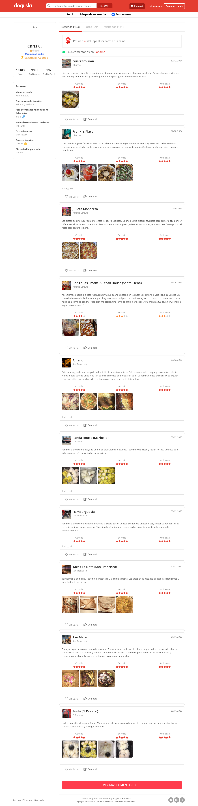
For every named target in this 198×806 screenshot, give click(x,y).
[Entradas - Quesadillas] (106, 604)
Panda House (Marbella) (90, 438)
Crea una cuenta (174, 6)
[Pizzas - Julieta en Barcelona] (88, 250)
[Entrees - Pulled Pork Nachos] (88, 327)
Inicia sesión (155, 6)
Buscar (104, 6)
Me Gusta (73, 119)
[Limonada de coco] (70, 172)
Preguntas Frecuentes (122, 798)
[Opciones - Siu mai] (70, 98)
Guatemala (39, 800)
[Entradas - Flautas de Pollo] (88, 604)
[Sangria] (70, 327)
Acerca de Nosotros (102, 798)
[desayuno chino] (70, 748)
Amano (78, 360)
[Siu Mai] (106, 475)
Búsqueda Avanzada (93, 14)
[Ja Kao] (70, 475)
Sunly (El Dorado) (85, 711)
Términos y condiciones (125, 801)
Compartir (93, 119)
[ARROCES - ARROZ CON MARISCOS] (70, 678)
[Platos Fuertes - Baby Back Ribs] (124, 401)
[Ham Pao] (88, 475)
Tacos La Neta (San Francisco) (95, 567)
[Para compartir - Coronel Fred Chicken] (88, 401)
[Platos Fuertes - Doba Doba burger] (106, 401)
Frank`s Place (83, 131)
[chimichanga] (70, 604)
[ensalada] (70, 401)
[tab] (70, 27)
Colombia (17, 800)
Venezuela (27, 800)
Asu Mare (80, 637)
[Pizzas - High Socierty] (124, 172)
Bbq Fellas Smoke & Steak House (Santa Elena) (107, 283)
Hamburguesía (84, 512)
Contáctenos (86, 798)
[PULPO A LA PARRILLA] (106, 678)
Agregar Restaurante (86, 801)
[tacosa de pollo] (124, 604)
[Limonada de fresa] (88, 172)
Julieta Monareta (85, 209)
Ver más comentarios (120, 785)
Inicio (70, 14)
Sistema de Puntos (105, 801)
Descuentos (121, 14)
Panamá (138, 6)
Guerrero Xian (83, 61)
